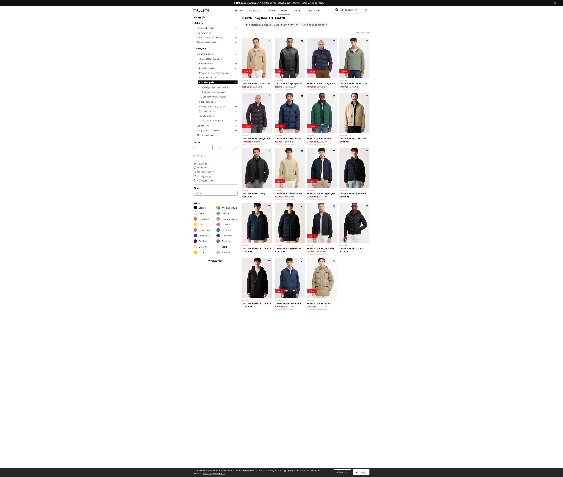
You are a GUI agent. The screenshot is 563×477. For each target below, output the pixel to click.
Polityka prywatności (214, 473)
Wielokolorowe (229, 208)
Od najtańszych (205, 176)
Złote (201, 252)
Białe (201, 213)
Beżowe (203, 247)
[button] (279, 3)
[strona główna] (207, 10)
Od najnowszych (205, 172)
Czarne (202, 208)
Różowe (226, 224)
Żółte (201, 224)
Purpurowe (204, 230)
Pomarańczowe (230, 219)
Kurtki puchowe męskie (286, 24)
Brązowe (226, 241)
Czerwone (204, 219)
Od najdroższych (205, 180)
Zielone (225, 213)
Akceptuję (361, 472)
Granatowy (204, 235)
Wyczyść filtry (215, 261)
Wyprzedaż (202, 156)
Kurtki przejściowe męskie (257, 24)
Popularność (203, 167)
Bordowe (203, 241)
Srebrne (226, 252)
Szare (224, 247)
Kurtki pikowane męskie (314, 24)
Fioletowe (227, 235)
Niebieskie (227, 230)
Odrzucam (342, 472)
